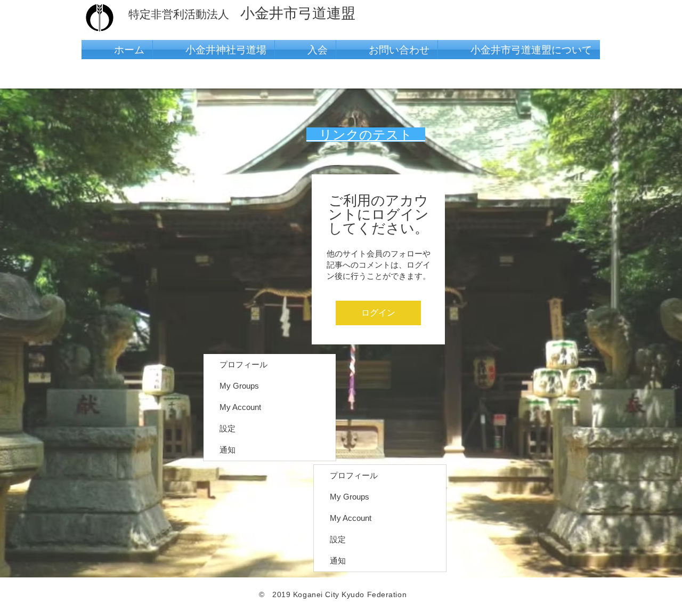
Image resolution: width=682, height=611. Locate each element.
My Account (240, 407)
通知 (228, 449)
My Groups (239, 385)
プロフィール (243, 364)
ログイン (378, 312)
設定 (228, 428)
